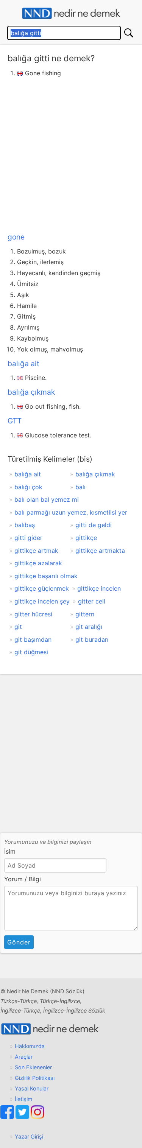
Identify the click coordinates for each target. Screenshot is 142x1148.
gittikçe (86, 537)
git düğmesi (31, 652)
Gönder (19, 942)
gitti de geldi (93, 525)
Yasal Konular (31, 1088)
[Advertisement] (71, 153)
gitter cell (91, 601)
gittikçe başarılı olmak (46, 576)
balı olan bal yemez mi (46, 499)
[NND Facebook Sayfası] (8, 1117)
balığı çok (28, 487)
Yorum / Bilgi (22, 879)
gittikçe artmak (36, 550)
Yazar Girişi (29, 1136)
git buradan (91, 639)
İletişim (24, 1099)
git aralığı (88, 626)
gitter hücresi (33, 614)
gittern (84, 614)
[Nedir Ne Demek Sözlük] (71, 13)
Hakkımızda (30, 1046)
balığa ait (23, 363)
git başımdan (32, 639)
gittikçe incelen (99, 588)
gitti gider (28, 537)
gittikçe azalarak (38, 563)
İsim (10, 851)
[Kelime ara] (129, 33)
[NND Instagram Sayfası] (37, 1117)
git (18, 626)
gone (16, 236)
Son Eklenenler (33, 1067)
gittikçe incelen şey (42, 601)
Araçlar (24, 1056)
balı (80, 487)
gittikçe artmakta (100, 550)
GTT (15, 420)
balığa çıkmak (31, 392)
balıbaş (24, 525)
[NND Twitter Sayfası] (23, 1117)
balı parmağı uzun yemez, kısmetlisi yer (70, 512)
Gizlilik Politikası (35, 1078)
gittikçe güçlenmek (41, 588)
